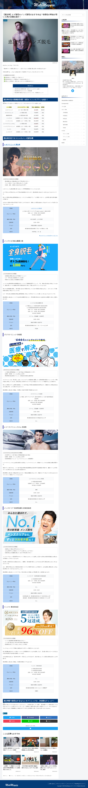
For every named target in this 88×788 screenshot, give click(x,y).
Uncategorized (65, 103)
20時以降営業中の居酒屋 (67, 100)
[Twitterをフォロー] (30, 728)
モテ (63, 130)
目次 (29, 85)
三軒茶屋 (65, 112)
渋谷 (64, 127)
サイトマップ (70, 783)
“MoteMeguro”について (79, 783)
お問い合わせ (52, 783)
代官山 (64, 118)
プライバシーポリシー (61, 783)
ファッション (66, 136)
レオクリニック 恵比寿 (12, 144)
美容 (64, 139)
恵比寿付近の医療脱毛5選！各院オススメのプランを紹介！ (28, 88)
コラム (5, 713)
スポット (64, 109)
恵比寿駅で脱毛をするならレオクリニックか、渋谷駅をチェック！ (29, 92)
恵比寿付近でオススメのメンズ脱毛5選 (23, 90)
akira (73, 78)
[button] (83, 15)
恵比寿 (65, 121)
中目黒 (65, 115)
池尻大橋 (65, 124)
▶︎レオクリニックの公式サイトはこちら (48, 235)
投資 (63, 142)
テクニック (66, 133)
